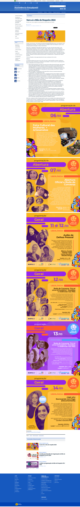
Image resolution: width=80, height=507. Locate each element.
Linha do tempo (18, 49)
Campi (16, 480)
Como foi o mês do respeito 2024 (48, 444)
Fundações (17, 490)
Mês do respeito (35, 435)
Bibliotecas (17, 483)
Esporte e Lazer (18, 24)
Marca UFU (17, 479)
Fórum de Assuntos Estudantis (19, 34)
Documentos (19, 68)
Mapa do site (57, 477)
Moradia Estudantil (18, 26)
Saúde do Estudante (17, 31)
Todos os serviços (44, 499)
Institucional (17, 47)
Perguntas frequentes (56, 12)
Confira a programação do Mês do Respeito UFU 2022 (52, 464)
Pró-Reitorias (17, 491)
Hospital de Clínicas (18, 488)
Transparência (18, 56)
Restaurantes (17, 485)
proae (31, 435)
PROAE (16, 42)
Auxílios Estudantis (18, 15)
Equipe (16, 51)
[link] (19, 42)
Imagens (18, 71)
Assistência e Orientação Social (18, 18)
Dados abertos (40, 12)
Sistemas (18, 80)
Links (18, 74)
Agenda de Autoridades (17, 45)
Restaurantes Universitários (17, 28)
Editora (16, 487)
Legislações (17, 53)
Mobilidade (17, 482)
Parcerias (17, 38)
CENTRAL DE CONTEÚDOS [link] (17, 65)
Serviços (45, 12)
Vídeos (18, 77)
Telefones (49, 12)
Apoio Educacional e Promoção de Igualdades (18, 21)
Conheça (16, 477)
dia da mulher (41, 435)
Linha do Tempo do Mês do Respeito (33, 432)
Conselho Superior (18, 54)
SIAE (16, 36)
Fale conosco (64, 12)
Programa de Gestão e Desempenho (17, 59)
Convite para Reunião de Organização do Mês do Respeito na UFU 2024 (52, 454)
